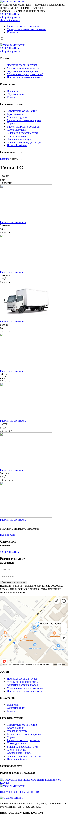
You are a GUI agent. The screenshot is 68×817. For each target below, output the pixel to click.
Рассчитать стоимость (13, 222)
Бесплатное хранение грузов (24, 120)
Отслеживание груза (19, 139)
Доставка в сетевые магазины (24, 77)
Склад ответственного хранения (26, 29)
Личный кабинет (10, 20)
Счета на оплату (16, 135)
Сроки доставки (16, 129)
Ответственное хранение (22, 110)
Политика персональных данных (19, 791)
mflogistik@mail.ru (10, 17)
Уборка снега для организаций (25, 74)
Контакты (13, 32)
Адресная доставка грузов (22, 71)
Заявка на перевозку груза (22, 132)
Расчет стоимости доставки (23, 26)
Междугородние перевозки (23, 68)
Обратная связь (16, 94)
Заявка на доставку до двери (24, 142)
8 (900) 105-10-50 (10, 14)
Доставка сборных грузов (22, 64)
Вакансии (13, 90)
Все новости (7, 534)
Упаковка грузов (17, 117)
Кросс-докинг (15, 114)
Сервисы (12, 123)
